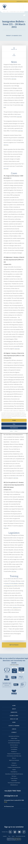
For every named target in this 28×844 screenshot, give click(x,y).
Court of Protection (14, 747)
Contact (14, 732)
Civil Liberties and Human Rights (14, 740)
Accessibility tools (22, 1)
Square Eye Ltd (18, 840)
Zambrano (15, 607)
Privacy (16, 430)
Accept (14, 420)
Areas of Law (14, 719)
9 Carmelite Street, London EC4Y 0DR (14, 801)
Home (14, 705)
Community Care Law (14, 744)
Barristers (14, 712)
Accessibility (5, 836)
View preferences (14, 427)
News (14, 722)
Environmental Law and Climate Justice (14, 755)
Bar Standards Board (17, 838)
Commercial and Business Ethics (14, 742)
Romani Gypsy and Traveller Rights (14, 782)
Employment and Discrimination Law (14, 753)
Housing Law (14, 763)
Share (14, 55)
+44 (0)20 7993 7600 (21, 7)
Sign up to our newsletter (14, 827)
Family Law (14, 758)
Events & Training (14, 725)
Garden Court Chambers (4, 7)
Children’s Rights (14, 738)
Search (18, 7)
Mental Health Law (14, 771)
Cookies (11, 430)
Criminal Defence (14, 749)
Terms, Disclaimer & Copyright (20, 836)
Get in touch (14, 645)
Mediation (14, 769)
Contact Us (14, 49)
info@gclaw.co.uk (11, 796)
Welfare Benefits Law (14, 784)
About (14, 709)
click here (19, 116)
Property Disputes (14, 778)
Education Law (14, 751)
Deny (14, 424)
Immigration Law (14, 765)
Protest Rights (14, 780)
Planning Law (14, 776)
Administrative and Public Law (14, 736)
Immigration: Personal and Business (14, 767)
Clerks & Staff (14, 715)
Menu (25, 7)
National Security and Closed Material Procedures (14, 773)
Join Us (14, 729)
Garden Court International (14, 760)
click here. (13, 79)
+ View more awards (14, 664)
